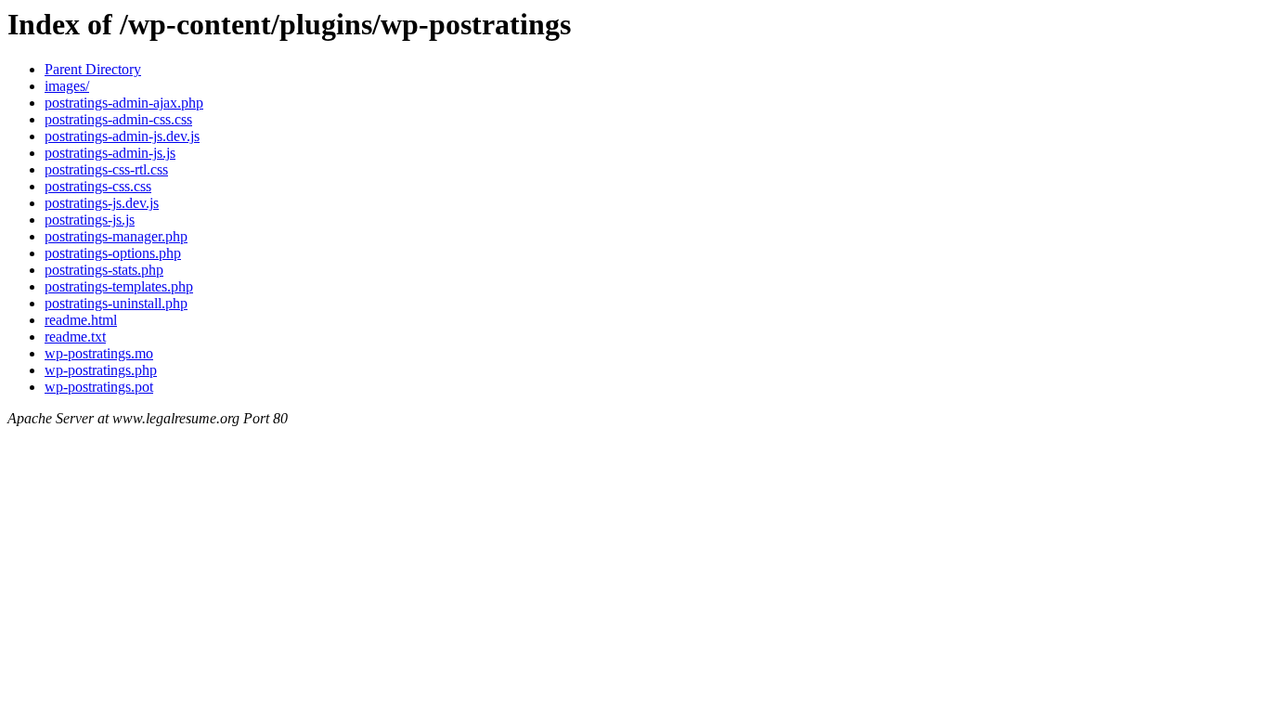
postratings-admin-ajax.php (124, 102)
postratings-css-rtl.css (106, 169)
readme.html (81, 320)
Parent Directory (93, 69)
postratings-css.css (98, 186)
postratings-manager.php (116, 236)
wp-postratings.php (101, 370)
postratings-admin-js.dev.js (122, 136)
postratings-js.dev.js (102, 203)
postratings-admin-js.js (110, 153)
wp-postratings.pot (99, 387)
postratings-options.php (113, 253)
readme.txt (75, 336)
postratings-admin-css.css (118, 119)
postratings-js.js (90, 219)
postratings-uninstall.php (116, 303)
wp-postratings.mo (99, 353)
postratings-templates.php (119, 286)
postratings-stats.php (104, 270)
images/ (67, 86)
